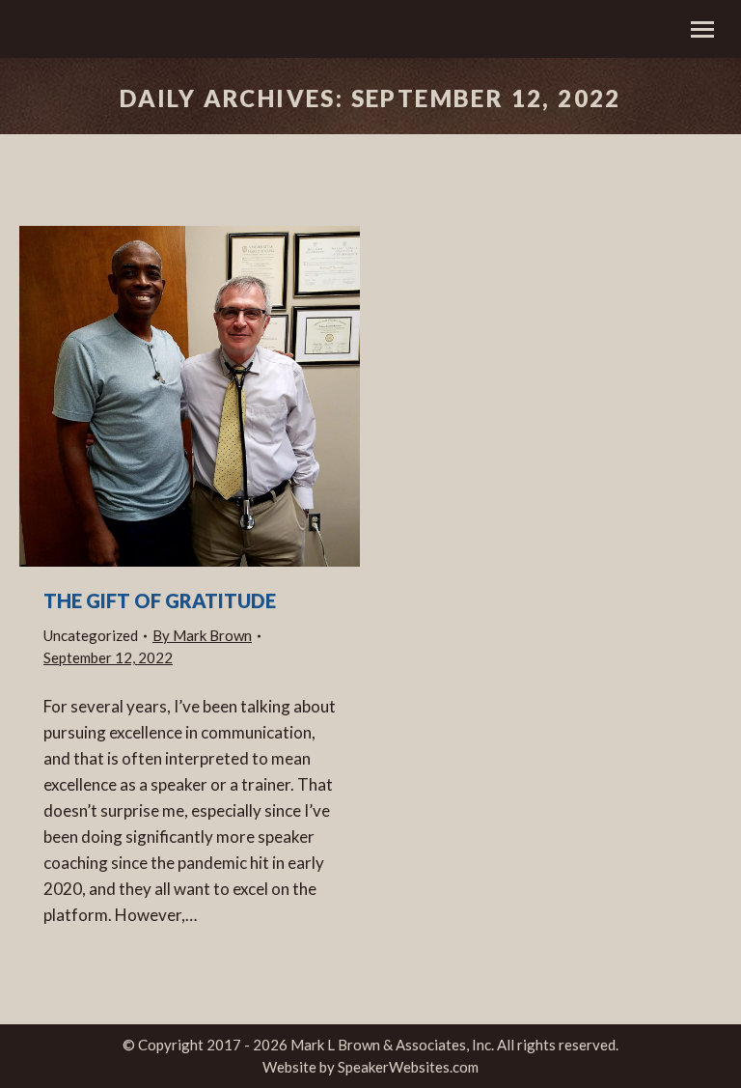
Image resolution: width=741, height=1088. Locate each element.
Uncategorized (90, 635)
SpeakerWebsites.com (408, 1066)
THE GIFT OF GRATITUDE (159, 600)
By (202, 635)
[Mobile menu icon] (702, 29)
